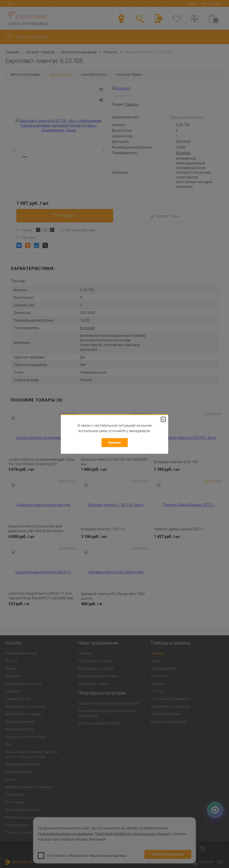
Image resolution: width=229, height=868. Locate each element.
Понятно (114, 442)
